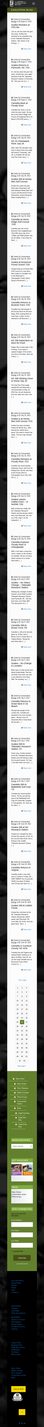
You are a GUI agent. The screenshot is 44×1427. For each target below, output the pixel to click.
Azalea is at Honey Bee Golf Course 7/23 (21, 420)
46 (17, 1052)
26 (22, 1022)
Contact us (15, 1292)
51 (26, 1056)
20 (22, 1013)
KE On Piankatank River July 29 (20, 142)
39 (26, 1039)
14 (22, 1005)
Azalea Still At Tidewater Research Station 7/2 (21, 746)
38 (22, 1039)
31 (17, 1031)
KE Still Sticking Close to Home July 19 (22, 379)
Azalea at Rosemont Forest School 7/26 (21, 263)
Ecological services (18, 1327)
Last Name (15, 1241)
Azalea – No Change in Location (21, 664)
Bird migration (16, 1322)
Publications (15, 1350)
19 (17, 1013)
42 (26, 1043)
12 (26, 1001)
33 (26, 1031)
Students (14, 1308)
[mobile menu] (34, 4)
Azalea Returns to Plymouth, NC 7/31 (20, 66)
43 (17, 1048)
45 (26, 1048)
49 (17, 1056)
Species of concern (18, 1320)
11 (22, 1001)
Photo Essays (22, 1097)
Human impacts (16, 1324)
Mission (14, 1285)
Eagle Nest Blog (22, 1119)
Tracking (14, 1329)
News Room (20, 1079)
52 (20, 1061)
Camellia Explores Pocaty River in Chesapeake (20, 544)
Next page (21, 1066)
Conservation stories (18, 1194)
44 (22, 1048)
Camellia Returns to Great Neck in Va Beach (21, 703)
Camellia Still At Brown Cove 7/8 (19, 626)
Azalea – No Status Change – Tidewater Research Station (21, 585)
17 (22, 1009)
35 (22, 1035)
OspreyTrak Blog (22, 1125)
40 (17, 1043)
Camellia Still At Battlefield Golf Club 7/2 (21, 787)
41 (22, 1043)
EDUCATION (15, 1306)
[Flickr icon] (25, 1423)
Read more (27, 49)
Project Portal (16, 1343)
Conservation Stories (21, 1102)
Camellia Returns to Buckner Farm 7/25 (21, 303)
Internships (15, 1311)
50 (22, 1056)
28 (17, 1026)
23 (22, 1018)
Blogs (19, 1108)
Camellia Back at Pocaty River (19, 104)
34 (17, 1035)
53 (24, 1061)
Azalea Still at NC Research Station (19, 828)
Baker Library (16, 1354)
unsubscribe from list (22, 1263)
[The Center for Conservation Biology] (17, 3)
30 (26, 1026)
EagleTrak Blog (23, 1113)
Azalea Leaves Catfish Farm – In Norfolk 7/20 (19, 502)
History (13, 1288)
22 (17, 1018)
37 (17, 1039)
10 (17, 1001)
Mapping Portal (16, 1345)
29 (22, 1026)
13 (17, 1005)
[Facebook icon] (19, 1423)
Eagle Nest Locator (18, 1347)
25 (17, 1022)
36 (26, 1035)
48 (26, 1052)
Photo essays (16, 1197)
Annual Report (16, 1283)
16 (17, 1009)
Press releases (16, 1373)
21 (26, 1013)
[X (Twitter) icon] (22, 1423)
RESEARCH (15, 1317)
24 (26, 1018)
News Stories (22, 1084)
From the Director (17, 1281)
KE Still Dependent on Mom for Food (22, 341)
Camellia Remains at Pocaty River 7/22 (21, 460)
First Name (15, 1230)
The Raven (15, 1352)
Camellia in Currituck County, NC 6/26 (21, 947)
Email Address (16, 1220)
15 (26, 1005)
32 (22, 1031)
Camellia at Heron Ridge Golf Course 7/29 (20, 222)
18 (26, 1009)
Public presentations (18, 1313)
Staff (13, 1290)
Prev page (22, 980)
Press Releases (22, 1088)
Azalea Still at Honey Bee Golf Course (21, 180)
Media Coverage (23, 1092)
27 (26, 1022)
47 (22, 1052)
